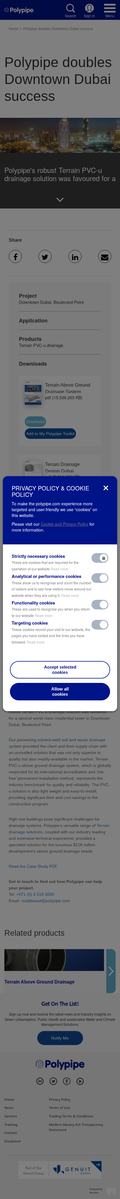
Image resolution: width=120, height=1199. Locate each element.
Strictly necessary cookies (45, 562)
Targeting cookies (51, 632)
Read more (59, 568)
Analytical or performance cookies (51, 585)
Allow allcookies (60, 691)
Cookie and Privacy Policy (64, 524)
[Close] (105, 488)
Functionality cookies (51, 609)
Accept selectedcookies (60, 670)
